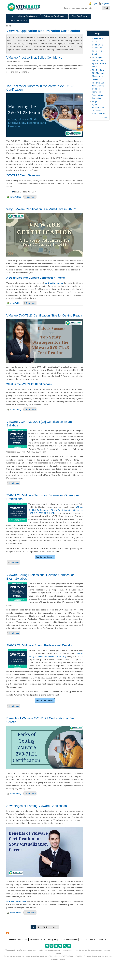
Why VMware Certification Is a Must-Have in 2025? (41, 209)
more (106, 117)
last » (54, 927)
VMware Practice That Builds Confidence (34, 57)
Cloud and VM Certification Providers (68, 956)
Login (94, 3)
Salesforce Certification (54, 16)
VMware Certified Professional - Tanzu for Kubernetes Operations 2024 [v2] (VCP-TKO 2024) (55, 510)
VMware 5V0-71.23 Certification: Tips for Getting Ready (44, 315)
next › (45, 927)
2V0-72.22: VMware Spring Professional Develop (39, 645)
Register (105, 3)
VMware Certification (27, 16)
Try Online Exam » (44, 557)
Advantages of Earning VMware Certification (36, 806)
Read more (31, 197)
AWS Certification (17, 21)
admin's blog (15, 197)
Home (8, 26)
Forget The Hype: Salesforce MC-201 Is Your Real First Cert (99, 107)
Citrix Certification (79, 16)
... (10, 16)
